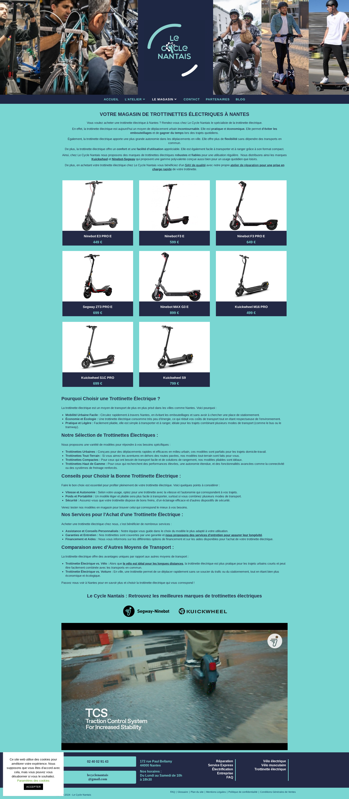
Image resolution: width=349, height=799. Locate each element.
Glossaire (183, 792)
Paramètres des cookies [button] (33, 780)
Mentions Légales (216, 792)
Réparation (224, 761)
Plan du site (197, 792)
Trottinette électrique (270, 769)
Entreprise (225, 773)
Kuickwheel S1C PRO (97, 377)
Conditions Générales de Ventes (278, 792)
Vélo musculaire (273, 765)
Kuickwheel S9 (174, 377)
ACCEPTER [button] (33, 786)
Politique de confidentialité (243, 792)
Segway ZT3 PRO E (97, 307)
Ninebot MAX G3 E (174, 307)
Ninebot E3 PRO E (98, 236)
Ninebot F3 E (174, 236)
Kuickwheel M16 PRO (251, 307)
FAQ (229, 777)
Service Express (220, 765)
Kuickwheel (99, 159)
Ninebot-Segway (123, 159)
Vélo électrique (274, 761)
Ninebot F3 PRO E (251, 236)
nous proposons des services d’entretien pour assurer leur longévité (213, 535)
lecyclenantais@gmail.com (97, 777)
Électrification (222, 769)
